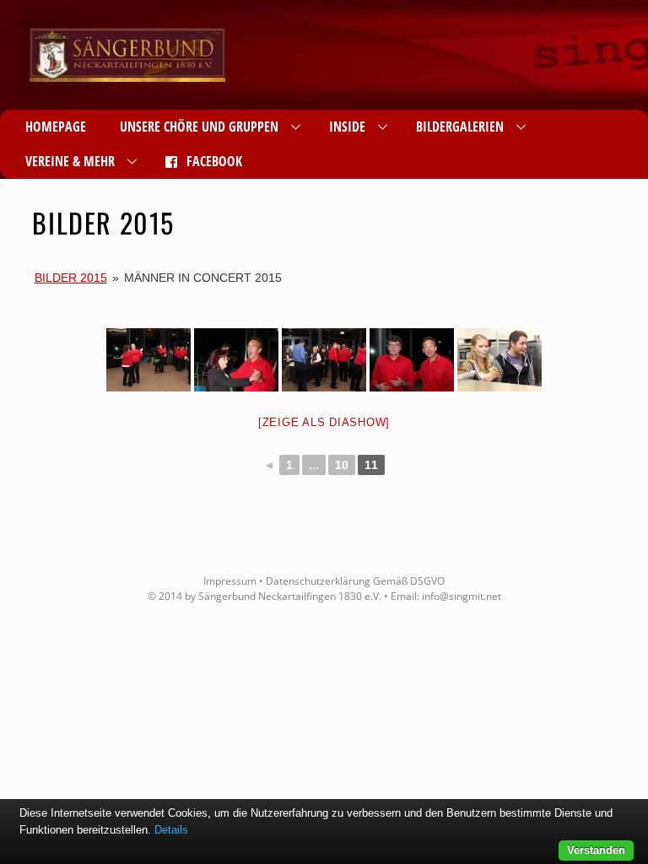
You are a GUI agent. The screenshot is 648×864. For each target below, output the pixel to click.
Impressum (229, 581)
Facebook (212, 161)
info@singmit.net (461, 596)
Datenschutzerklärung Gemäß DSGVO (355, 581)
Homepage (55, 126)
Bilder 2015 (71, 277)
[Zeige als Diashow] (324, 422)
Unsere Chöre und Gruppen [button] (199, 126)
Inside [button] (347, 126)
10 (341, 465)
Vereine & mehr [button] (70, 161)
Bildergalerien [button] (460, 126)
